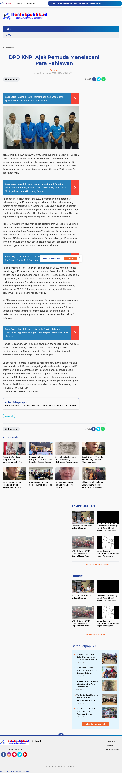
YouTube (27, 758)
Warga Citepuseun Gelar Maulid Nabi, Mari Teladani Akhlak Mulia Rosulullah (86, 657)
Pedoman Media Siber (114, 749)
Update (71, 258)
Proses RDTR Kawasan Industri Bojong (82, 526)
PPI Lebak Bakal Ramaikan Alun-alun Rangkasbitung (77, 3)
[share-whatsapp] (103, 79)
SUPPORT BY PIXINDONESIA (15, 771)
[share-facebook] (94, 79)
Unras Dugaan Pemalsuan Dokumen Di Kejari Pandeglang (108, 553)
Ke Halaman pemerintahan (95, 564)
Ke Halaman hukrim (95, 634)
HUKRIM (77, 576)
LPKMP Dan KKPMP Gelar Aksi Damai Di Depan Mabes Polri (81, 553)
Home (8, 3)
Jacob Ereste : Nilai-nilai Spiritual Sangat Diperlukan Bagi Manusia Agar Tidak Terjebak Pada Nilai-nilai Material (36, 333)
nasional (9, 416)
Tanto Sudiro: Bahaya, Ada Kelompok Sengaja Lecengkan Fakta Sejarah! (87, 698)
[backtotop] (61, 735)
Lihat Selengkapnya (95, 724)
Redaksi (109, 745)
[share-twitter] (99, 79)
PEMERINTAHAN (83, 506)
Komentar (12, 429)
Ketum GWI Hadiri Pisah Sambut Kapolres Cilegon (85, 711)
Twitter (21, 758)
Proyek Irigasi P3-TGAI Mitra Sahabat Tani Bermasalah (87, 684)
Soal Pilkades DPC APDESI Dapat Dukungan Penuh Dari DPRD (40, 405)
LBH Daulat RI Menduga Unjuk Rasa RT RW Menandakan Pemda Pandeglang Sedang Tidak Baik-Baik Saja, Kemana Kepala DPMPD (108, 528)
